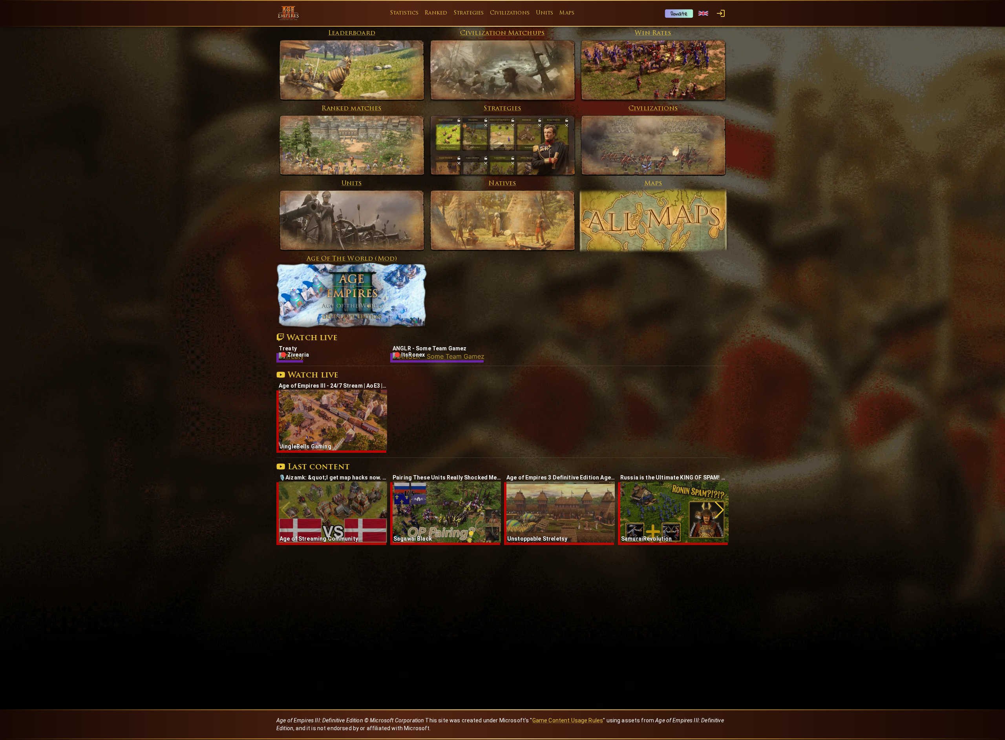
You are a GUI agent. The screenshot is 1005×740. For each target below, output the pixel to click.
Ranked (436, 13)
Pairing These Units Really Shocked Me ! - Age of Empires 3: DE (447, 477)
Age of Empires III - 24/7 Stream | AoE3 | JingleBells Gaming (333, 386)
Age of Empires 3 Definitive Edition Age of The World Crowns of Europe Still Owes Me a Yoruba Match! (560, 477)
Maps (566, 13)
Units (545, 13)
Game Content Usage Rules (567, 720)
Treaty (288, 348)
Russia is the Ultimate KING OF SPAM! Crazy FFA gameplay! (674, 477)
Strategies (468, 13)
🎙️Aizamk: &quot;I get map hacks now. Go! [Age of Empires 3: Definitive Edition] (333, 477)
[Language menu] (703, 13)
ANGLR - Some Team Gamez (429, 348)
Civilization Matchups (502, 33)
